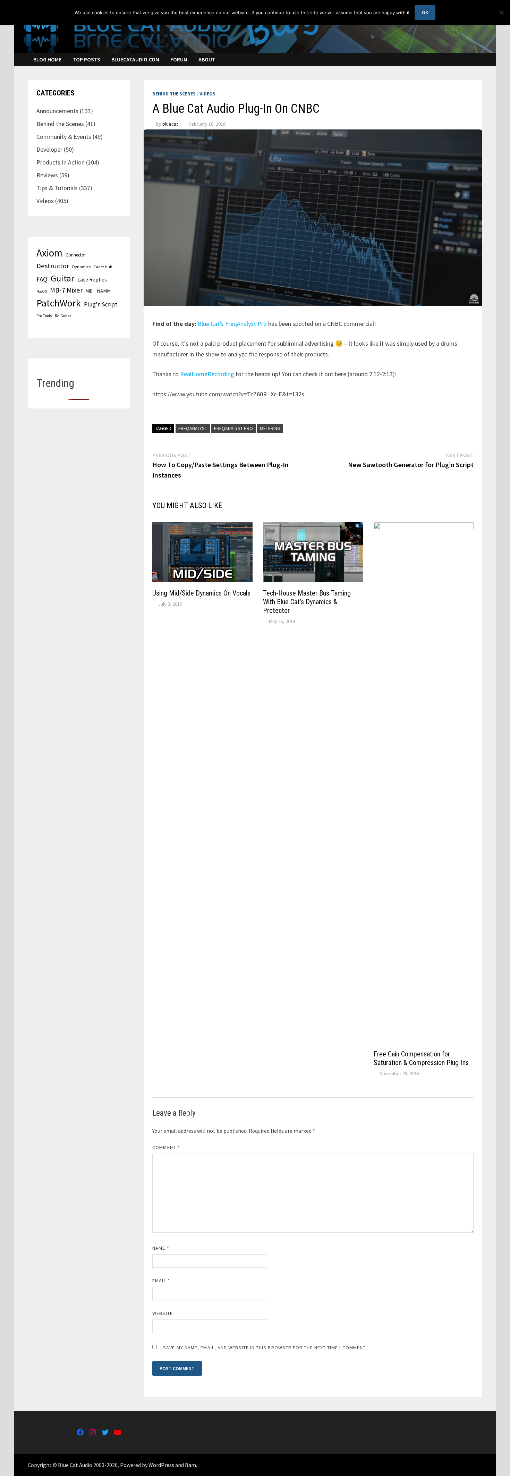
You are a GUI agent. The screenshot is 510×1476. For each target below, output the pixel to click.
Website (162, 1313)
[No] (501, 12)
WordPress (161, 1464)
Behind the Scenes (174, 94)
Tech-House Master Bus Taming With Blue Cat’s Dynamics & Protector (307, 602)
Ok (425, 12)
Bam (190, 1464)
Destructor (52, 265)
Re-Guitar (63, 315)
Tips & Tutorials (57, 188)
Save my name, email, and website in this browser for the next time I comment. (265, 1347)
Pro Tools (44, 315)
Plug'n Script (100, 304)
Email (161, 1280)
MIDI (90, 291)
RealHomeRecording (207, 374)
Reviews (47, 175)
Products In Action (60, 162)
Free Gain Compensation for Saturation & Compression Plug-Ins (421, 1058)
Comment (166, 1147)
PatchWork (58, 303)
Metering (270, 428)
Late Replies (92, 279)
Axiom (49, 252)
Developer (49, 149)
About (206, 59)
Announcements (57, 111)
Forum (178, 59)
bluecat (170, 124)
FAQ (42, 279)
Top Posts (86, 59)
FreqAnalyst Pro (233, 428)
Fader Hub (103, 266)
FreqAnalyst (192, 428)
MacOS (41, 291)
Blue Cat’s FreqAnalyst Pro (232, 324)
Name (160, 1248)
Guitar (62, 278)
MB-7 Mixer (66, 290)
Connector (76, 255)
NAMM (104, 291)
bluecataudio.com (135, 59)
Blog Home (47, 59)
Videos (207, 94)
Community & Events (63, 137)
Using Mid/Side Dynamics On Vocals (201, 593)
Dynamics (81, 266)
